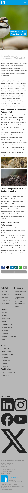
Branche (4, 291)
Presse (4, 321)
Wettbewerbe (6, 318)
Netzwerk (5, 363)
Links (3, 342)
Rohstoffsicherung (20, 291)
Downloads (5, 333)
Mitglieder (5, 357)
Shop (3, 339)
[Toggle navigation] (25, 2)
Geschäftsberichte (7, 324)
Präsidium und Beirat (8, 354)
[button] (3, 267)
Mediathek (5, 330)
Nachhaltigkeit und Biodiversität (20, 302)
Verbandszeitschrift (7, 327)
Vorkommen (5, 294)
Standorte (5, 366)
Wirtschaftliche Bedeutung (19, 298)
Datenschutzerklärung (8, 372)
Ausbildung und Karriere (9, 336)
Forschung (18, 307)
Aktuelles (5, 312)
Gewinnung (5, 297)
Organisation (5, 348)
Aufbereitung (6, 300)
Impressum (5, 375)
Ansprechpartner (7, 351)
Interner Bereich (6, 360)
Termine (4, 315)
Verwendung (5, 303)
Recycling (18, 294)
